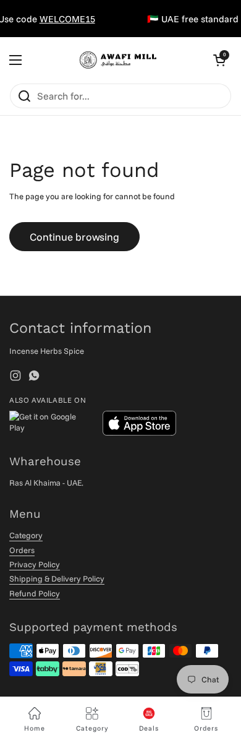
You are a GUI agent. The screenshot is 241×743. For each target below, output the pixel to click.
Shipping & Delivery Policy (56, 578)
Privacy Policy (34, 564)
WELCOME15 (64, 19)
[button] (219, 60)
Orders (22, 550)
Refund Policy (34, 593)
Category (26, 535)
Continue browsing (74, 236)
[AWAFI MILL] (117, 60)
